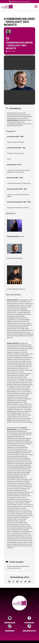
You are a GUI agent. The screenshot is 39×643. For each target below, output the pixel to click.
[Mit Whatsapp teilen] (21, 581)
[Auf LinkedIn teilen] (17, 581)
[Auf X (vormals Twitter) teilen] (13, 581)
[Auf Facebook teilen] (9, 581)
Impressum (9, 622)
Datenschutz (29, 631)
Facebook (29, 622)
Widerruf (10, 631)
